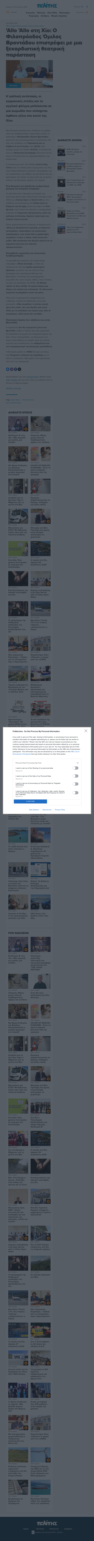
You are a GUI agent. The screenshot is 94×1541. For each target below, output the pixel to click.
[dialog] (47, 770)
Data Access (47, 810)
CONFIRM (30, 801)
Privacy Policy (60, 810)
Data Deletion (34, 810)
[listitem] (47, 763)
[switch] (75, 768)
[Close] (86, 731)
